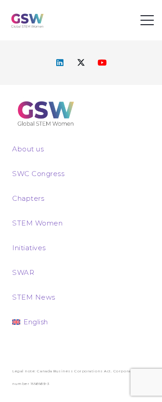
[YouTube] (102, 63)
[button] (147, 20)
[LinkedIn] (60, 63)
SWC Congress (38, 173)
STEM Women (37, 223)
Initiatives (29, 247)
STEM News (33, 297)
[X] (81, 63)
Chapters (28, 198)
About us (28, 149)
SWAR (23, 272)
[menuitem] (30, 322)
